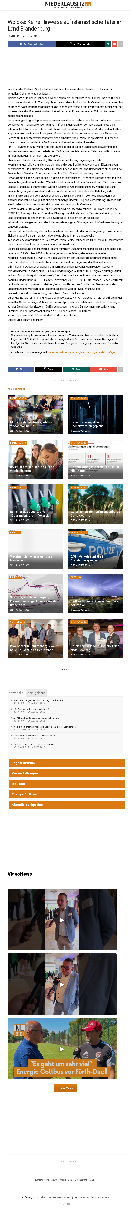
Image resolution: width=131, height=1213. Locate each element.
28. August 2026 (81, 565)
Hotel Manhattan (102, 1197)
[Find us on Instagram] (64, 1204)
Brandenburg (18, 398)
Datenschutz (81, 1180)
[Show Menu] (5, 5)
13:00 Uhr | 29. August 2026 (30, 738)
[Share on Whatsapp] (108, 44)
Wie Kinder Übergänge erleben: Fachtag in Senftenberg (38, 700)
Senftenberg (17, 622)
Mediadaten (66, 1180)
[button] (62, 919)
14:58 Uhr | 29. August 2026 (30, 729)
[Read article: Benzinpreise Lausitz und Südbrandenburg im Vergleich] (35, 504)
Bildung (15, 532)
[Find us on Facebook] (60, 1204)
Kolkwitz (15, 577)
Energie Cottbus (24, 794)
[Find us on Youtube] (68, 1204)
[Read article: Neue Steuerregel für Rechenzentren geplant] (95, 414)
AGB (92, 1180)
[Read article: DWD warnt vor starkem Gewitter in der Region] (95, 593)
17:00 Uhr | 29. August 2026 (30, 712)
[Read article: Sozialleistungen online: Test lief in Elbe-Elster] (95, 459)
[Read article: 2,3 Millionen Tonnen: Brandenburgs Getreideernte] (95, 504)
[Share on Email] (114, 44)
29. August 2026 (20, 431)
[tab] (16, 693)
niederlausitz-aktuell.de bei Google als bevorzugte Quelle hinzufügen (81, 352)
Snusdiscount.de (85, 1197)
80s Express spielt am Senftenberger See (32, 709)
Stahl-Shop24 (69, 1197)
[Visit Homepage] (68, 5)
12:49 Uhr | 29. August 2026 (30, 747)
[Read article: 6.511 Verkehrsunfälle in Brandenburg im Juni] (95, 549)
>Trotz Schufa (40, 1197)
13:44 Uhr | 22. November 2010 (22, 36)
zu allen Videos (65, 1088)
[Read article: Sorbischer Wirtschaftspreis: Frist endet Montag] (95, 638)
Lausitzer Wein (55, 1197)
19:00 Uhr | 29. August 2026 (30, 703)
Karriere (39, 1180)
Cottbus (76, 577)
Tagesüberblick (24, 763)
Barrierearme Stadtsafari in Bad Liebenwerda (34, 735)
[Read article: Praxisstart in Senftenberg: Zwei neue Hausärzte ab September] (35, 638)
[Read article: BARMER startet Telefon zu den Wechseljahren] (35, 459)
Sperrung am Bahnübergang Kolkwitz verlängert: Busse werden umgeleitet (34, 601)
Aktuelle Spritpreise (27, 805)
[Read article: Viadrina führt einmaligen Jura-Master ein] (35, 549)
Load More (65, 669)
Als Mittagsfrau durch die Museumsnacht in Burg (36, 718)
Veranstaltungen (25, 773)
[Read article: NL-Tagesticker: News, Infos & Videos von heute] (35, 414)
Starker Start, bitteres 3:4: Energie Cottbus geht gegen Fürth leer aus (44, 727)
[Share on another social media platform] (120, 44)
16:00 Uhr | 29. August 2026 (30, 721)
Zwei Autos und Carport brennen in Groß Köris (34, 744)
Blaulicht (18, 784)
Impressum (51, 1180)
